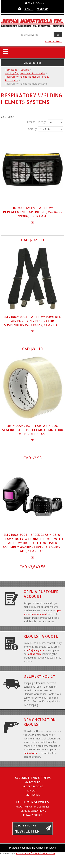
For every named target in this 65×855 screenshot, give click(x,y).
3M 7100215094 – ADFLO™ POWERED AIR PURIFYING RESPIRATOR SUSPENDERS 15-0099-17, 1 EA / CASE (33, 321)
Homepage (11, 69)
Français (42, 9)
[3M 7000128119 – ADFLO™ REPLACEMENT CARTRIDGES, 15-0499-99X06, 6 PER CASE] (32, 169)
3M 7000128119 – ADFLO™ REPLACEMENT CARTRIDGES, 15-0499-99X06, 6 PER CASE (32, 212)
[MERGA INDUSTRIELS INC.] (32, 23)
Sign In (28, 9)
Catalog (24, 69)
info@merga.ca (35, 650)
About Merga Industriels (33, 806)
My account (32, 782)
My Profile (32, 794)
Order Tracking (32, 786)
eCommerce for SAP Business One (35, 853)
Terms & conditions (32, 810)
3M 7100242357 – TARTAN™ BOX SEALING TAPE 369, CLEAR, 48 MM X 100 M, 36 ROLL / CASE (32, 430)
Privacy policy (32, 815)
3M (32, 222)
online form (34, 654)
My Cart (32, 790)
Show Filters (32, 62)
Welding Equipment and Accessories (25, 73)
